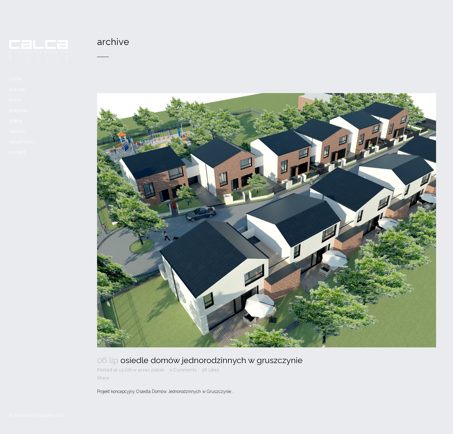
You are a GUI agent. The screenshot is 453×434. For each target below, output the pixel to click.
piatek (157, 369)
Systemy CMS (52, 415)
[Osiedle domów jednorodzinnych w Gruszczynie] (266, 220)
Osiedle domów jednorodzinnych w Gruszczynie (211, 360)
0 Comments (183, 369)
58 (210, 370)
